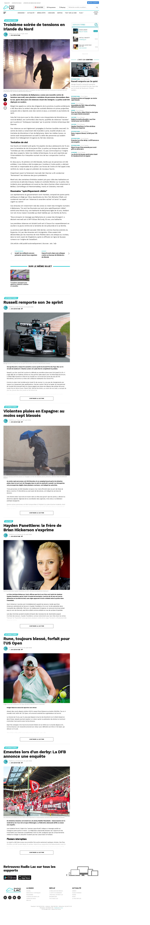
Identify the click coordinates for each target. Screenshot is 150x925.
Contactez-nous (16, 3)
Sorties (59, 13)
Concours (51, 13)
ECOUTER (39, 7)
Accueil (28, 890)
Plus (80, 13)
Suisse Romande (76, 892)
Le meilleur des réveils (56, 890)
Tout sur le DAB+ (71, 13)
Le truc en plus (76, 898)
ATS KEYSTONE (15, 35)
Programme (52, 7)
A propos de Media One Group (32, 3)
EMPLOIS (28, 900)
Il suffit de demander (55, 892)
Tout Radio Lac (53, 898)
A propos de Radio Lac (32, 896)
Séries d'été (41, 13)
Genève (74, 890)
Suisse (74, 894)
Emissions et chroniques (33, 892)
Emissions (21, 13)
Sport (74, 896)
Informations (53, 896)
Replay (63, 7)
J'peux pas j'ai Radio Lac (56, 894)
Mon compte (93, 2)
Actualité (30, 13)
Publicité (7, 3)
